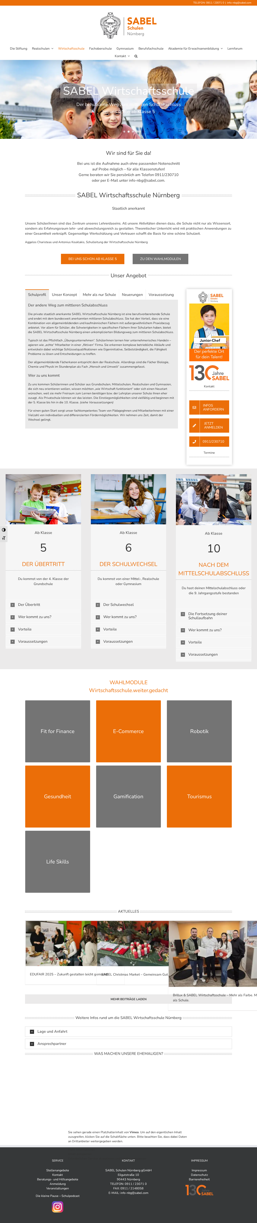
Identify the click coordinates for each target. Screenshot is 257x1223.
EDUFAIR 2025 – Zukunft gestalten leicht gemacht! (69, 974)
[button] (136, 56)
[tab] (37, 294)
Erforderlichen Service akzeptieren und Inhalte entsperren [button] (107, 1158)
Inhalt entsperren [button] (80, 1154)
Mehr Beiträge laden (129, 999)
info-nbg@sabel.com (239, 3)
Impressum (199, 1170)
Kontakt (57, 1175)
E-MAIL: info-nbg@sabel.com (128, 1193)
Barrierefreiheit (199, 1179)
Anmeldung (58, 1184)
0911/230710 (167, 174)
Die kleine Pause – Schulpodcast (58, 1196)
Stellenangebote (57, 1170)
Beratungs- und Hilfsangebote (57, 1179)
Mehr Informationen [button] (81, 1149)
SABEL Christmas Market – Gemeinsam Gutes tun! (139, 974)
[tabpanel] (101, 364)
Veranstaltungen (57, 1188)
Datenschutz (199, 1175)
